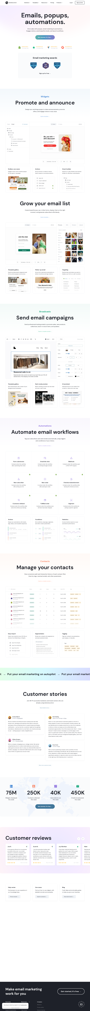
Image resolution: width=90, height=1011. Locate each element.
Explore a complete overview (45, 331)
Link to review (17, 854)
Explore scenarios (42, 896)
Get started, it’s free (45, 37)
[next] (83, 838)
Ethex (65, 718)
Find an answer (14, 896)
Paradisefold (20, 718)
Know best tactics (69, 896)
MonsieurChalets (19, 741)
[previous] (78, 838)
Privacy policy (40, 1007)
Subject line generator (10, 1010)
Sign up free (80, 2)
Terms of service (41, 1010)
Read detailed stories (45, 707)
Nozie (59, 746)
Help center (24, 1010)
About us (39, 1004)
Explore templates (45, 116)
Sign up (45, 65)
